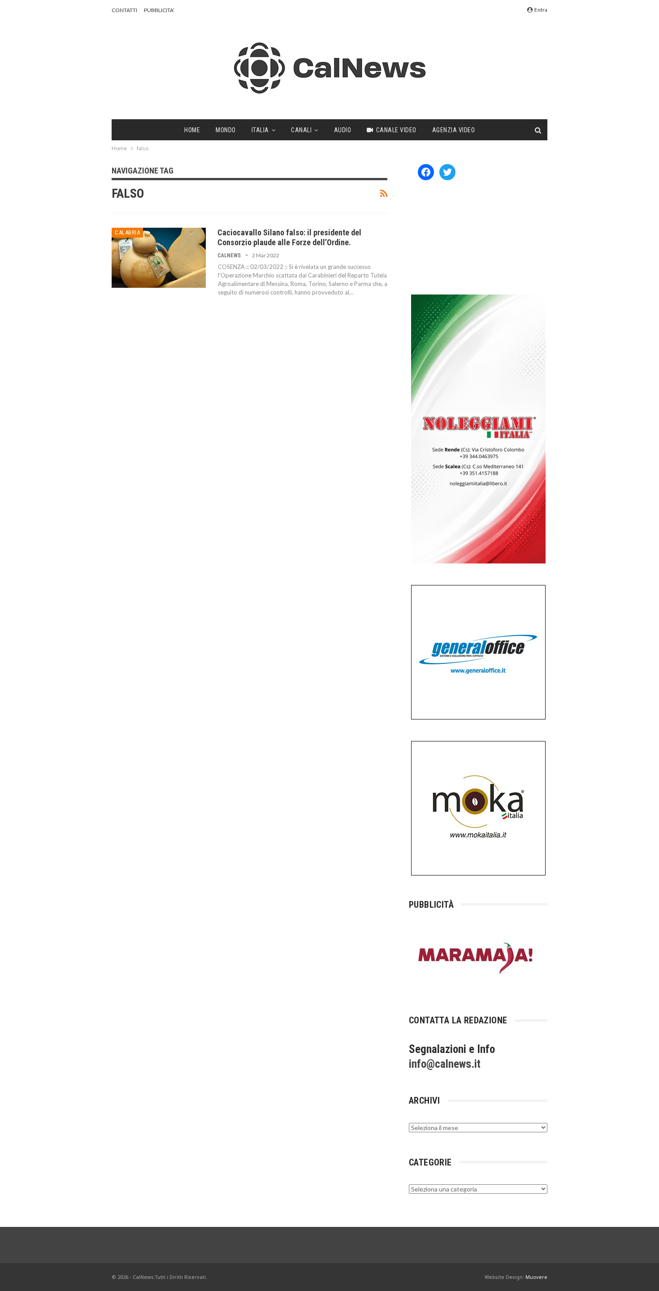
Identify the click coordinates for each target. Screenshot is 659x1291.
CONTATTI (124, 10)
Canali (301, 130)
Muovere (536, 1277)
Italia (260, 130)
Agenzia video (453, 130)
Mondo (226, 130)
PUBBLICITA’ (159, 10)
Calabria (127, 232)
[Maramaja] (476, 958)
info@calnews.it (445, 1063)
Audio (342, 130)
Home (192, 130)
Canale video (396, 130)
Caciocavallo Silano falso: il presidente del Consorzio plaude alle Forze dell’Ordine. (289, 237)
